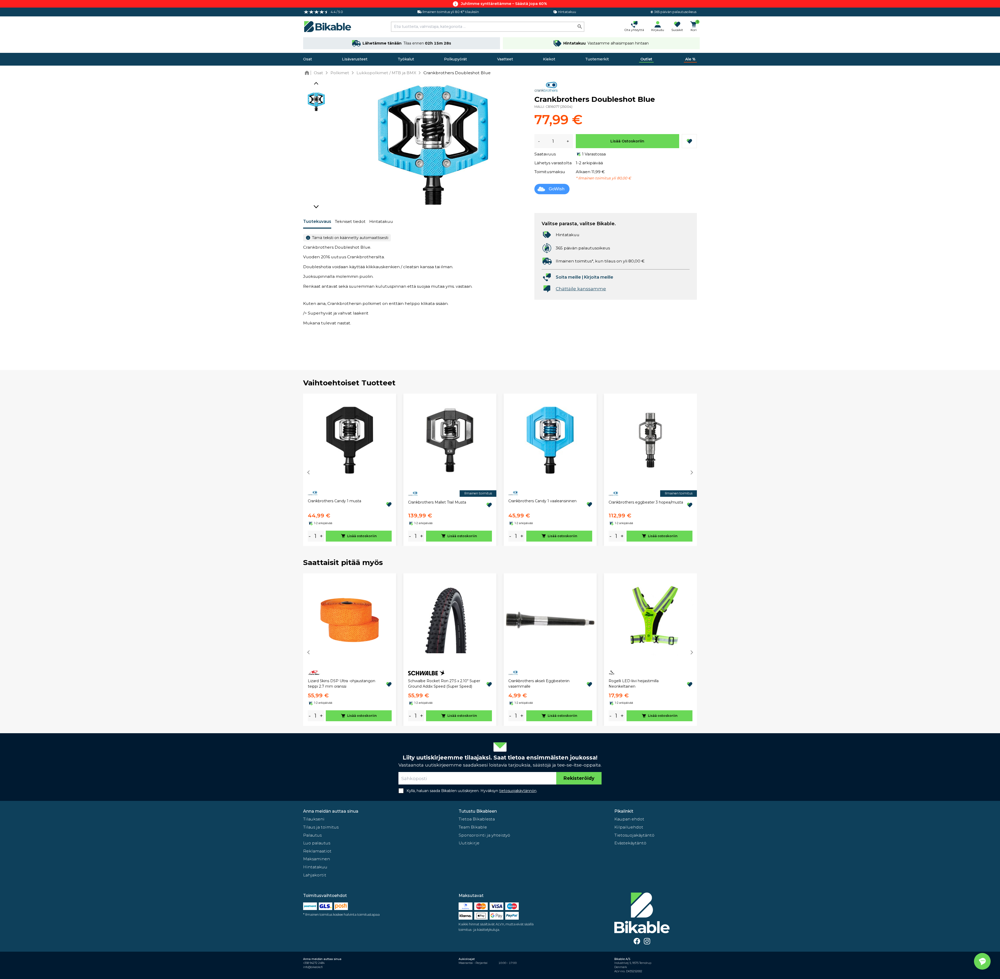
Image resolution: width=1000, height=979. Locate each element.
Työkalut (406, 59)
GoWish (556, 188)
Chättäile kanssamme (581, 288)
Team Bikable (473, 827)
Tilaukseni (313, 819)
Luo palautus (316, 842)
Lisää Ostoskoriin (627, 141)
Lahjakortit (314, 875)
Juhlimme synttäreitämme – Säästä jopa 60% (504, 3)
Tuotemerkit (597, 59)
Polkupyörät (455, 59)
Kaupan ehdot (629, 819)
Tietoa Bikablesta (477, 819)
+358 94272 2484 (313, 963)
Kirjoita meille (598, 277)
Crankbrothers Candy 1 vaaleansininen (542, 501)
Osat (307, 59)
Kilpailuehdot (628, 827)
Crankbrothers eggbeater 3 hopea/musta (646, 502)
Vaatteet (505, 59)
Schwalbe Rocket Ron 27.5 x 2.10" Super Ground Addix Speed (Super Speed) (444, 684)
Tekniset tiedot (350, 221)
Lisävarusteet (354, 59)
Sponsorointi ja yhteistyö (484, 835)
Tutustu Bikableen (478, 811)
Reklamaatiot (317, 851)
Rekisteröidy (579, 778)
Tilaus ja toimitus (321, 827)
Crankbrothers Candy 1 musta (334, 501)
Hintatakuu (381, 221)
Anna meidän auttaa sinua (330, 811)
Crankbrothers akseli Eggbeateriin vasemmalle (539, 684)
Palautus (312, 835)
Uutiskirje (469, 842)
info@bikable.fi (313, 967)
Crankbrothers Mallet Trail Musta (437, 502)
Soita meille (568, 277)
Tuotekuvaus (317, 221)
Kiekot (549, 59)
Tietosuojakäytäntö (634, 835)
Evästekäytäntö (630, 842)
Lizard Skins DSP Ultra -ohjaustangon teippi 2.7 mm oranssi (341, 684)
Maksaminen (316, 858)
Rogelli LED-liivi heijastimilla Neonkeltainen (634, 684)
